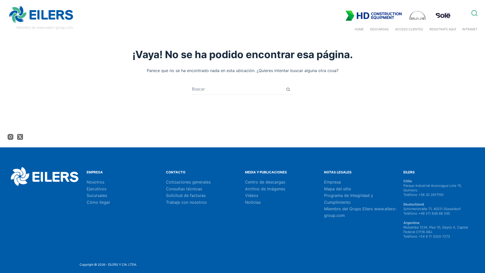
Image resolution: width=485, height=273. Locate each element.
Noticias (253, 202)
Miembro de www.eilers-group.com (44, 27)
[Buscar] (474, 13)
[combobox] (237, 89)
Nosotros (95, 182)
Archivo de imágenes (265, 188)
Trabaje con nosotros (186, 202)
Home (359, 29)
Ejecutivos (96, 188)
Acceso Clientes (409, 29)
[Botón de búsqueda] (288, 89)
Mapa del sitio (337, 188)
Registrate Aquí (442, 29)
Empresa (332, 182)
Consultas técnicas (184, 188)
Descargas (379, 29)
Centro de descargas (265, 182)
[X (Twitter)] (20, 137)
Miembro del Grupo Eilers (349, 208)
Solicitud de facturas (186, 195)
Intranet (469, 29)
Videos (251, 195)
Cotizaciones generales (188, 182)
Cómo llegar (98, 202)
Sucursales (97, 195)
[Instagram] (10, 137)
